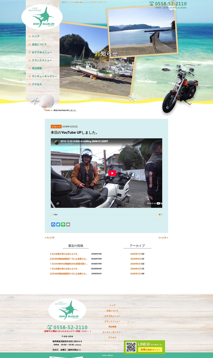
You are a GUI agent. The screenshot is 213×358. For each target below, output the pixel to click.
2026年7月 (135, 254)
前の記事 (50, 237)
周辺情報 (112, 327)
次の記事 (162, 237)
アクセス (112, 337)
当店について (112, 311)
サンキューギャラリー (112, 332)
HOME (47, 110)
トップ (112, 305)
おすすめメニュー (112, 316)
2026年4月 (136, 268)
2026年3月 (135, 273)
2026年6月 (136, 259)
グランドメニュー (112, 321)
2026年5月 (135, 263)
